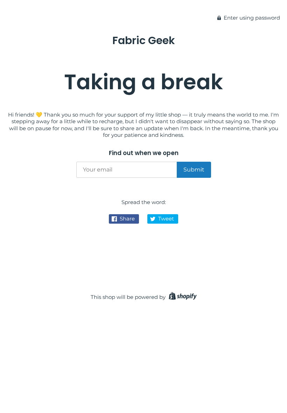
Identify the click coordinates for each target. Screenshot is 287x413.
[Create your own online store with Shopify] (182, 297)
